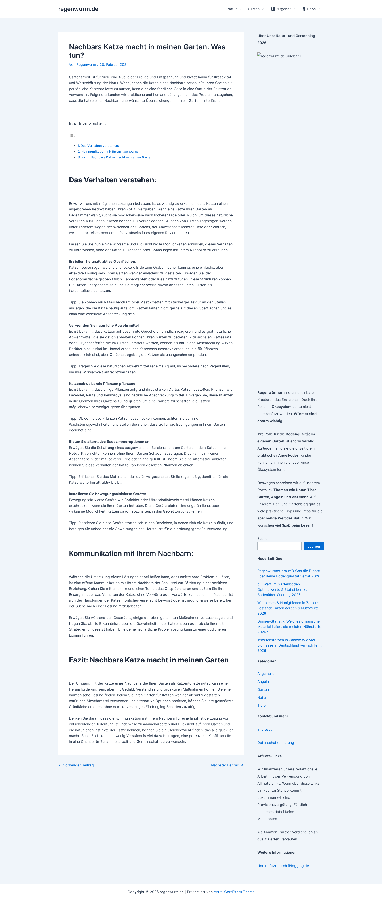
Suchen (263, 538)
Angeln (263, 681)
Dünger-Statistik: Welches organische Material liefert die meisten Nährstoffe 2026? (289, 626)
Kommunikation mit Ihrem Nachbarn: (109, 151)
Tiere (261, 705)
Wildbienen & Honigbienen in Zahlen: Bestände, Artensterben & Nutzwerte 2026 (288, 608)
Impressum (266, 729)
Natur (262, 697)
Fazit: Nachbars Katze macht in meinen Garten (116, 157)
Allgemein (265, 673)
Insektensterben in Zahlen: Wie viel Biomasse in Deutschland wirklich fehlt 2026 (289, 645)
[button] (239, 9)
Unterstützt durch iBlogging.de (283, 865)
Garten (263, 689)
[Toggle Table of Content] (72, 136)
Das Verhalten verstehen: (100, 145)
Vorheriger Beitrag (76, 765)
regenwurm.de (78, 8)
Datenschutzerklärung (275, 742)
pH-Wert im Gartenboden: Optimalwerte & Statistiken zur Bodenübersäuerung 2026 (283, 589)
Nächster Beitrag (227, 765)
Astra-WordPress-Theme (234, 892)
